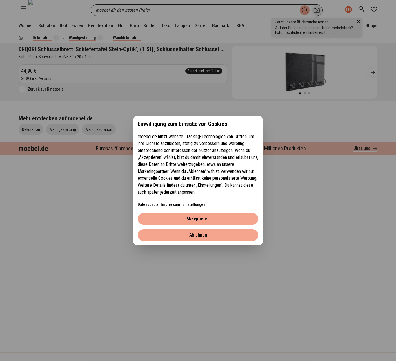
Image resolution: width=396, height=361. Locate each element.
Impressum (170, 204)
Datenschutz (148, 204)
